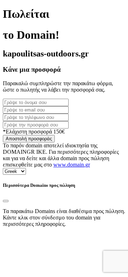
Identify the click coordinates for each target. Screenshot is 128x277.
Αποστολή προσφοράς (29, 138)
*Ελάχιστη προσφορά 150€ (34, 132)
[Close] (6, 201)
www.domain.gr (71, 165)
